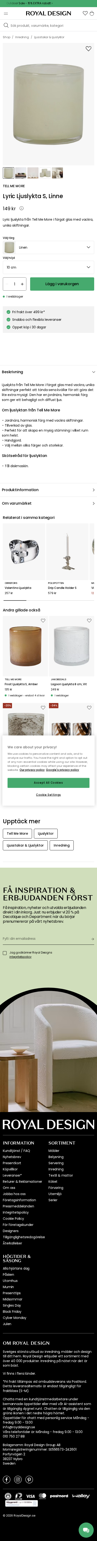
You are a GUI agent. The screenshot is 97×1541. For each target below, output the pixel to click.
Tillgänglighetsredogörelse (24, 1237)
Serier (52, 1200)
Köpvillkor (10, 1169)
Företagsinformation (19, 1200)
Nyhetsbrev (12, 1157)
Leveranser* (12, 1175)
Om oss (9, 1187)
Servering (56, 1163)
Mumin (8, 1287)
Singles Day (12, 1305)
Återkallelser (12, 1243)
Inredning (56, 1169)
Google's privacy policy (62, 770)
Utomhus (10, 1280)
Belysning (56, 1157)
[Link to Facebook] (6, 1479)
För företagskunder (18, 1224)
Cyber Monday (14, 1317)
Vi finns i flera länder (19, 1373)
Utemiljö (55, 1194)
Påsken (8, 1274)
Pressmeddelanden (18, 1206)
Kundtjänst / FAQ (16, 1150)
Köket (52, 1181)
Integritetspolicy (16, 1212)
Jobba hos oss (14, 1194)
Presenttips (12, 1293)
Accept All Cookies (48, 783)
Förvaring (55, 1187)
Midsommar (12, 1299)
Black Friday (12, 1311)
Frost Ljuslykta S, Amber (21, 684)
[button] (85, 13)
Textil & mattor (60, 1175)
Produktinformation (20, 490)
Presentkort (12, 1163)
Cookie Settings (48, 795)
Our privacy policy (32, 770)
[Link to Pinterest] (29, 1479)
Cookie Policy (13, 1218)
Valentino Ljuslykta (18, 588)
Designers (11, 1231)
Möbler (53, 1150)
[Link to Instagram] (18, 1479)
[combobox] (48, 247)
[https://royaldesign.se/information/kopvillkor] (21, 1503)
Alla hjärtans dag (16, 1268)
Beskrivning (12, 372)
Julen (7, 1324)
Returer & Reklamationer (22, 1181)
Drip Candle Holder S (62, 588)
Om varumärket (17, 503)
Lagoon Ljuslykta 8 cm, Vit (69, 684)
